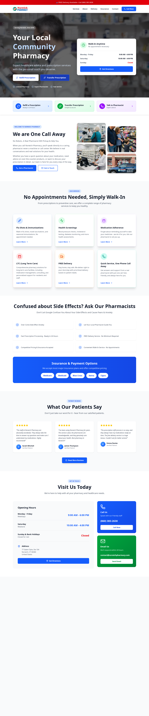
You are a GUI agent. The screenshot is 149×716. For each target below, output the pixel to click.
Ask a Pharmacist (26, 168)
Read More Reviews (76, 460)
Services (76, 9)
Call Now (130, 9)
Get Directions (108, 69)
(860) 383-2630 (109, 521)
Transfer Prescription (56, 77)
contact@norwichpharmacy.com (115, 555)
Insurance (105, 9)
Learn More (21, 242)
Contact (115, 9)
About (85, 9)
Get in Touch (49, 168)
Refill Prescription (27, 77)
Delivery (94, 9)
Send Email (116, 561)
